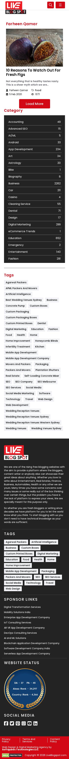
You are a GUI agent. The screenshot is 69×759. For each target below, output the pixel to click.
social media (33, 387)
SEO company (23, 381)
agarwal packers (16, 282)
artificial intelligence (18, 294)
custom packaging (17, 311)
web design (45, 399)
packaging (42, 364)
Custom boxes (38, 305)
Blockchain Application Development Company (31, 643)
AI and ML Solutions (15, 638)
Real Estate (12, 375)
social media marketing (20, 393)
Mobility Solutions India (17, 612)
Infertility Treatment (18, 346)
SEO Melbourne (47, 381)
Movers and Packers (18, 364)
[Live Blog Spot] (15, 7)
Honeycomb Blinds (46, 340)
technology (13, 399)
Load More (34, 103)
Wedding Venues (16, 428)
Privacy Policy (6, 740)
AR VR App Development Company (24, 627)
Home (33, 335)
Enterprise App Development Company (27, 617)
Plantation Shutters (47, 370)
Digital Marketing (16, 329)
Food (38, 90)
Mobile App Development (21, 352)
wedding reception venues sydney (27, 416)
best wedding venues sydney (24, 300)
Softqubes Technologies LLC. (20, 749)
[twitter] (12, 723)
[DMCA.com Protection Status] (12, 755)
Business (52, 300)
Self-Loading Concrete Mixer (41, 375)
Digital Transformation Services (22, 607)
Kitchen (39, 346)
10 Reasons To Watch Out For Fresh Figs (33, 72)
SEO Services (13, 387)
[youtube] (29, 723)
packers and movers (18, 370)
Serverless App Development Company (27, 653)
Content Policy (55, 740)
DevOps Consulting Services (20, 633)
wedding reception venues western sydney (33, 422)
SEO (8, 381)
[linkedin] (35, 723)
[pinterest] (18, 723)
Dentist (42, 323)
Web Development (17, 405)
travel (29, 399)
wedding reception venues (22, 411)
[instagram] (24, 723)
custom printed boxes (19, 323)
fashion (53, 329)
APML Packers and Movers (21, 288)
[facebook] (6, 723)
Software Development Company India (27, 648)
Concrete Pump (15, 305)
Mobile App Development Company (27, 358)
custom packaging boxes (21, 317)
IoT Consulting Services (17, 622)
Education (37, 329)
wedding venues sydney (46, 428)
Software (44, 393)
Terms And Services (28, 740)
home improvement (18, 340)
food (9, 335)
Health (21, 335)
